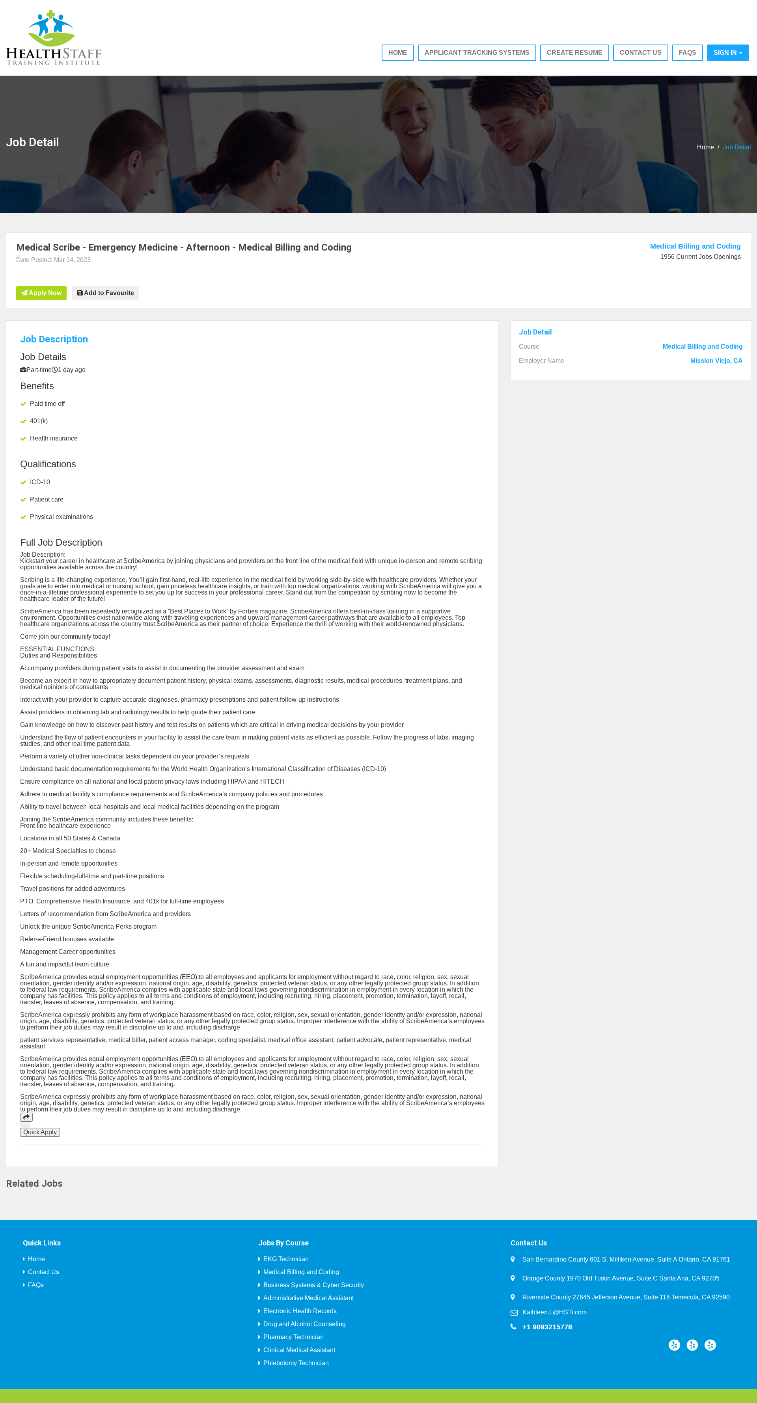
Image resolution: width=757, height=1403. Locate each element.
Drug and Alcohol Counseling (304, 1324)
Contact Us (43, 1272)
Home (397, 52)
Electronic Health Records (300, 1311)
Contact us (641, 52)
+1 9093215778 (547, 1327)
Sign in (726, 52)
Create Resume (574, 52)
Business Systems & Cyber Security (313, 1285)
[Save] (25, 1125)
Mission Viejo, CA (716, 361)
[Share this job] (26, 1117)
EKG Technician (286, 1259)
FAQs (687, 52)
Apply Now (45, 293)
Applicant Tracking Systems (477, 52)
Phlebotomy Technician (296, 1363)
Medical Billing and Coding (695, 246)
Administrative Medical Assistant (308, 1298)
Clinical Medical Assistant (299, 1350)
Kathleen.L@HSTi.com (554, 1312)
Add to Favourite (108, 293)
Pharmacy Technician (293, 1337)
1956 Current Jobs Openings (700, 256)
